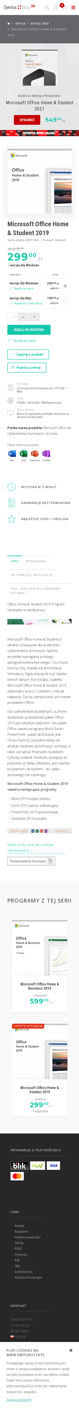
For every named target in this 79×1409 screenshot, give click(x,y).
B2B (17, 1260)
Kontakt (19, 1226)
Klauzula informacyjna (28, 1277)
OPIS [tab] (14, 561)
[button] (64, 7)
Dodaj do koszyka (29, 330)
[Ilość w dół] (34, 317)
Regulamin (21, 1231)
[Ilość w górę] (23, 317)
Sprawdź (27, 120)
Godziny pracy (24, 1272)
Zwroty (19, 1243)
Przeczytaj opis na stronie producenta (30, 848)
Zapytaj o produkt (29, 354)
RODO (18, 1249)
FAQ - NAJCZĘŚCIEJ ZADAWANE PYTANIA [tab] (35, 591)
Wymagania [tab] (36, 561)
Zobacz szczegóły (18, 1400)
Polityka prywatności (27, 1237)
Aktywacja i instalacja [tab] (31, 575)
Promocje (21, 1255)
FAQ (17, 1266)
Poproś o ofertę (28, 367)
